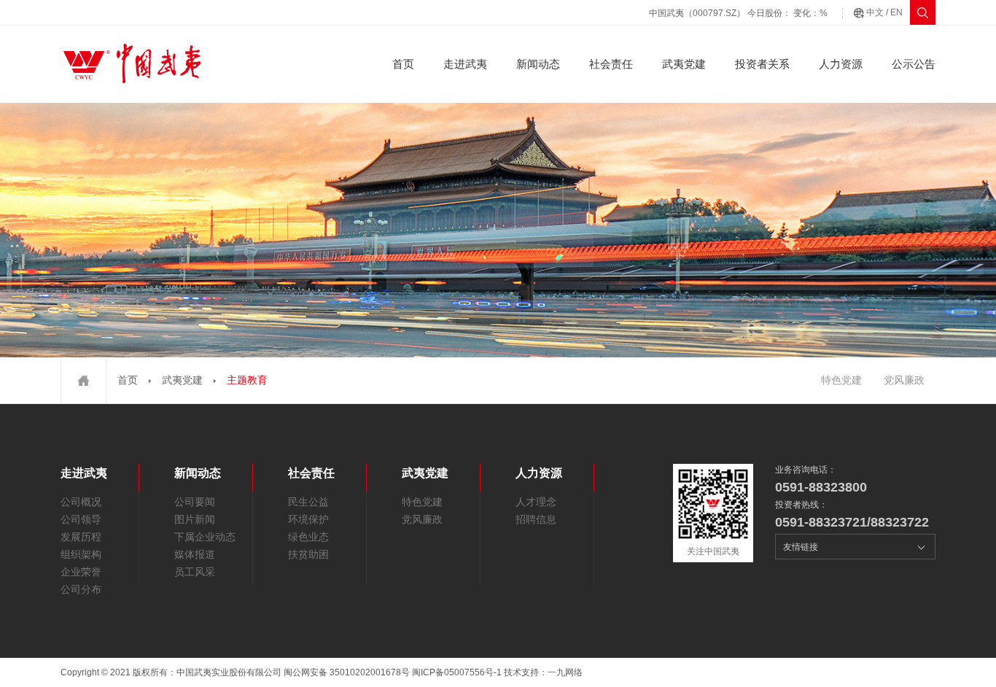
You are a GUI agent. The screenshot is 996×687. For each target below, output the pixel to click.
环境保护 (308, 519)
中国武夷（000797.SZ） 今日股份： (720, 13)
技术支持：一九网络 (543, 672)
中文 (875, 12)
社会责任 (611, 64)
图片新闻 (194, 519)
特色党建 (841, 380)
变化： (810, 13)
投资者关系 (762, 64)
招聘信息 (535, 519)
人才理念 (535, 502)
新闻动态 (538, 64)
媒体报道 (194, 554)
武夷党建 (684, 64)
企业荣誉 (81, 572)
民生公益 (308, 502)
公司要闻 (194, 502)
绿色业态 (308, 537)
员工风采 (194, 572)
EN (896, 12)
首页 (403, 64)
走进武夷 (465, 64)
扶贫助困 (308, 554)
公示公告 (913, 64)
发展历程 (81, 537)
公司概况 (81, 502)
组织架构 (81, 554)
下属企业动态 (205, 537)
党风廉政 (904, 380)
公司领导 (81, 519)
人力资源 (841, 64)
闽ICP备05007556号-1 (457, 672)
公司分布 (81, 589)
